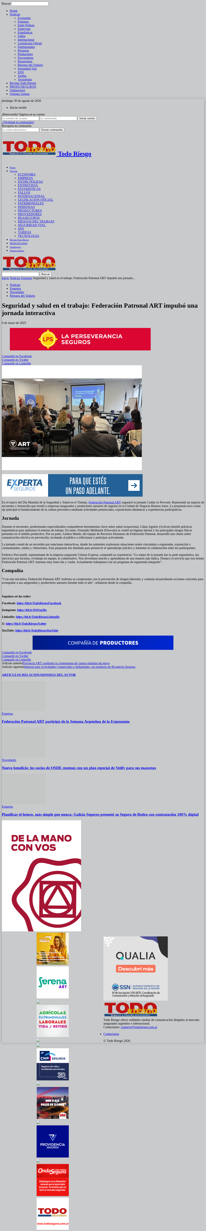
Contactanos (111, 1034)
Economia (24, 18)
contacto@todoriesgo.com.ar (139, 1027)
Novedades (17, 292)
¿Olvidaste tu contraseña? (18, 122)
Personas (23, 50)
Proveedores (25, 57)
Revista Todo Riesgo (23, 83)
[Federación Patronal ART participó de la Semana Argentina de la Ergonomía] (24, 710)
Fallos (21, 36)
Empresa (23, 21)
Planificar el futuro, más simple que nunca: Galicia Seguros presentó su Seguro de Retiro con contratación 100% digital (100, 814)
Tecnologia (25, 79)
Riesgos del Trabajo (30, 65)
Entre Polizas (26, 25)
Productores (25, 54)
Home (14, 10)
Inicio (5, 278)
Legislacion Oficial (30, 43)
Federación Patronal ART (105, 502)
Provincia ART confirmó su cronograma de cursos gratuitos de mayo (66, 663)
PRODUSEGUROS (23, 86)
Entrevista (24, 29)
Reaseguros (25, 61)
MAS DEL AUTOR (62, 675)
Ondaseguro (17, 90)
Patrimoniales (26, 47)
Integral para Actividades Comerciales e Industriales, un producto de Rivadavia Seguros (79, 667)
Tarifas (22, 76)
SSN (21, 72)
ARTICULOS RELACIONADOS (25, 675)
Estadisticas (25, 32)
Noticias (15, 14)
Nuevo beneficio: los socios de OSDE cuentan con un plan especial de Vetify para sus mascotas (79, 768)
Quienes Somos (20, 94)
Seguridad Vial (27, 68)
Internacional (26, 39)
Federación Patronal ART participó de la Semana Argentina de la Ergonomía (66, 721)
